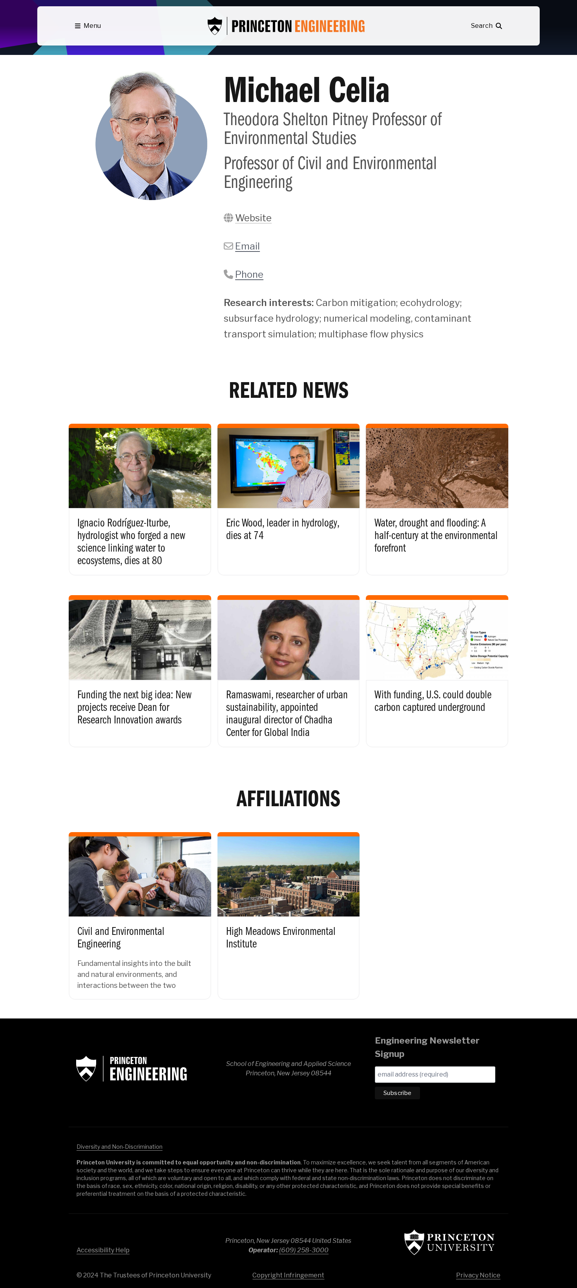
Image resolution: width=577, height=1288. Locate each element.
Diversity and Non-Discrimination (120, 1146)
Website (253, 218)
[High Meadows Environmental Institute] (288, 909)
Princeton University (449, 1242)
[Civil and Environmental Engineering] (140, 909)
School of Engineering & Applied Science (131, 1068)
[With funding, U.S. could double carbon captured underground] (437, 664)
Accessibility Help (103, 1250)
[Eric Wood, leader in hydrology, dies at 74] (288, 493)
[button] (88, 26)
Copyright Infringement (288, 1275)
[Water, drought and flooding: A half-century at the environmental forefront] (437, 493)
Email (247, 246)
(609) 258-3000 (304, 1250)
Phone (249, 274)
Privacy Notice (478, 1275)
